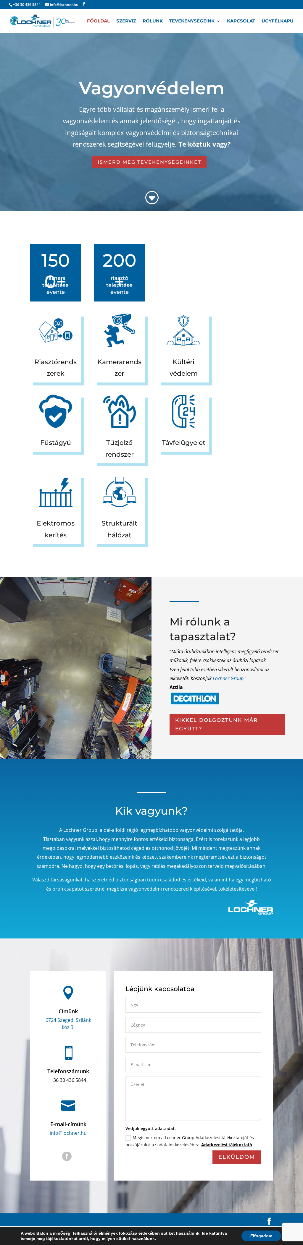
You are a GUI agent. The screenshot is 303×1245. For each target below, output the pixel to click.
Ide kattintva (214, 1233)
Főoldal (98, 21)
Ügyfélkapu (278, 21)
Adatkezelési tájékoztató (226, 1144)
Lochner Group (228, 678)
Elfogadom (261, 1235)
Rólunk (153, 21)
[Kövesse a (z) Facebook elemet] (67, 1156)
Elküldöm (236, 1157)
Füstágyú (55, 443)
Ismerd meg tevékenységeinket (149, 162)
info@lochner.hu (68, 1133)
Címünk (68, 1011)
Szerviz (126, 21)
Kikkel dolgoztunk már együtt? (216, 724)
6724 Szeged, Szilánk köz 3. (68, 1023)
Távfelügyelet (183, 443)
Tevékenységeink (192, 21)
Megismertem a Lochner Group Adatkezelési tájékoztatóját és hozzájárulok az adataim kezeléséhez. (189, 1141)
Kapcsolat (241, 21)
